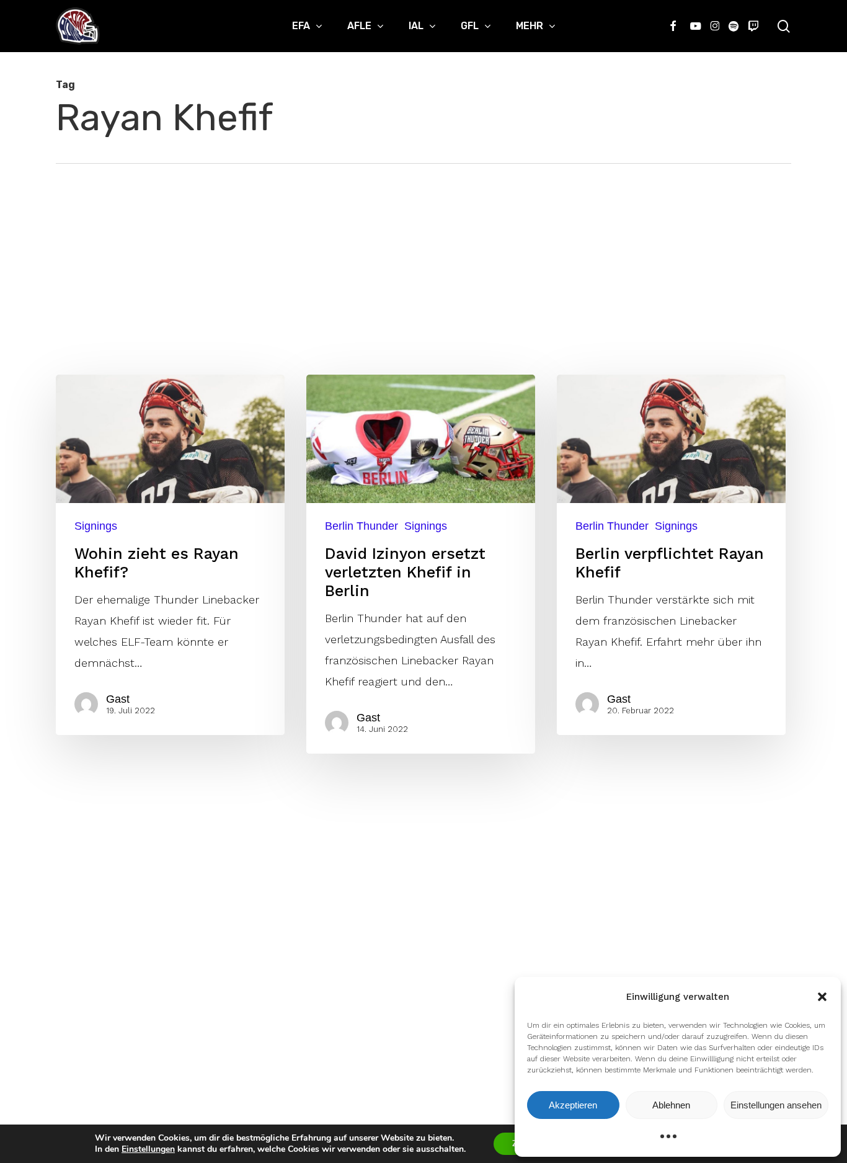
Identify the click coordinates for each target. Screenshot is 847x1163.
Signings (95, 526)
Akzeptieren (573, 1105)
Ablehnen (671, 1105)
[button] (822, 997)
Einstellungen (148, 1149)
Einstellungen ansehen (776, 1105)
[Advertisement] (423, 257)
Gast (118, 699)
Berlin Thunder (361, 526)
